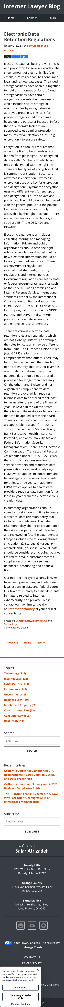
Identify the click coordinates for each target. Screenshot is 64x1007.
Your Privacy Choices (27, 943)
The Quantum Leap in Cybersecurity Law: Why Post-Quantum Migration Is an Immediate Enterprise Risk (31, 798)
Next (41, 642)
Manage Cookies (33, 947)
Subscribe (32, 831)
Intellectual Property (20, 705)
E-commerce (15, 689)
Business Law (16, 700)
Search (32, 750)
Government (15, 694)
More (53, 18)
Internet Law (39, 620)
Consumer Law (16, 715)
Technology (10, 624)
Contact (32, 18)
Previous (12, 642)
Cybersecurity (23, 620)
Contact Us (32, 957)
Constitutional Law (19, 710)
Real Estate (14, 721)
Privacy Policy (32, 963)
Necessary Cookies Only (20, 996)
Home (10, 18)
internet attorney (21, 609)
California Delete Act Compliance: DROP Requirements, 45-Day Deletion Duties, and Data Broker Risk (30, 775)
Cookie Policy (51, 943)
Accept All (20, 987)
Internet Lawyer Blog (32, 7)
